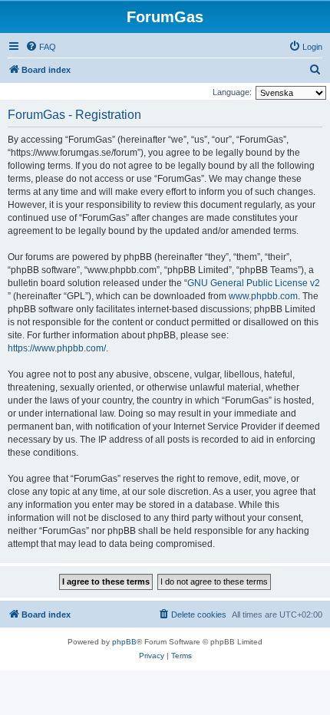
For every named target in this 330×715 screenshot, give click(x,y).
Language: (232, 92)
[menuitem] (40, 47)
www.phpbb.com (263, 296)
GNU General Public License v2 (253, 283)
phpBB (124, 642)
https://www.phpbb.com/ (57, 348)
